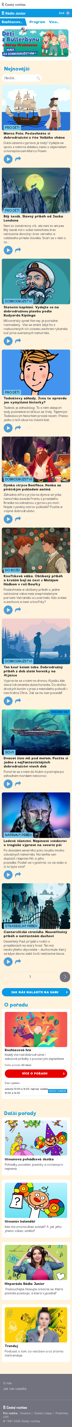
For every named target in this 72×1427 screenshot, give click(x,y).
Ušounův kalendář (20, 1221)
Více (54, 22)
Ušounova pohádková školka (29, 1159)
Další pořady (20, 1113)
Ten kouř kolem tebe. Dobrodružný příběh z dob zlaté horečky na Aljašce (33, 671)
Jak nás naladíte (15, 1389)
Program (37, 22)
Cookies (25, 1413)
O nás (7, 1383)
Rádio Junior (57, 1091)
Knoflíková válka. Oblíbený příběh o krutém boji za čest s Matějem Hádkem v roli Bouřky (33, 580)
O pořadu (16, 1005)
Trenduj (11, 1346)
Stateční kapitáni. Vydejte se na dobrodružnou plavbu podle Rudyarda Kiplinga (31, 311)
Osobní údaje (43, 1413)
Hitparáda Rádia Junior (25, 1284)
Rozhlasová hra (18, 1050)
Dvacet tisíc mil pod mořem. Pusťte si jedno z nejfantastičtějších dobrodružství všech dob (36, 762)
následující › (65, 977)
